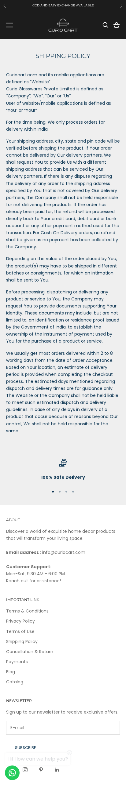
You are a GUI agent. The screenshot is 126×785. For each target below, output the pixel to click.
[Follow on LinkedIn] (57, 770)
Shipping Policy (22, 641)
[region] (63, 470)
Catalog (14, 682)
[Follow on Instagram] (25, 770)
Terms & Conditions (27, 611)
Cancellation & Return (29, 652)
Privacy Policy (20, 621)
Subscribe (25, 747)
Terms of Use (20, 631)
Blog (10, 672)
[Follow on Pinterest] (41, 770)
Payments (17, 662)
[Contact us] (12, 772)
